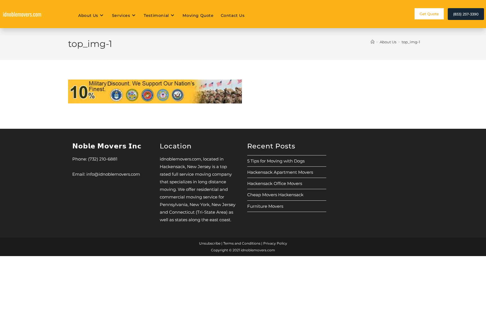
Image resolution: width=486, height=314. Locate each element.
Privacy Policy (275, 243)
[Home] (372, 42)
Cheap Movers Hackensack (275, 194)
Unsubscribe (209, 243)
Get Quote (429, 14)
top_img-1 (411, 42)
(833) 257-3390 (466, 14)
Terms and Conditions (241, 243)
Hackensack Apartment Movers (280, 172)
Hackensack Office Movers (274, 183)
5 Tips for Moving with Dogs (276, 161)
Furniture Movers (265, 206)
